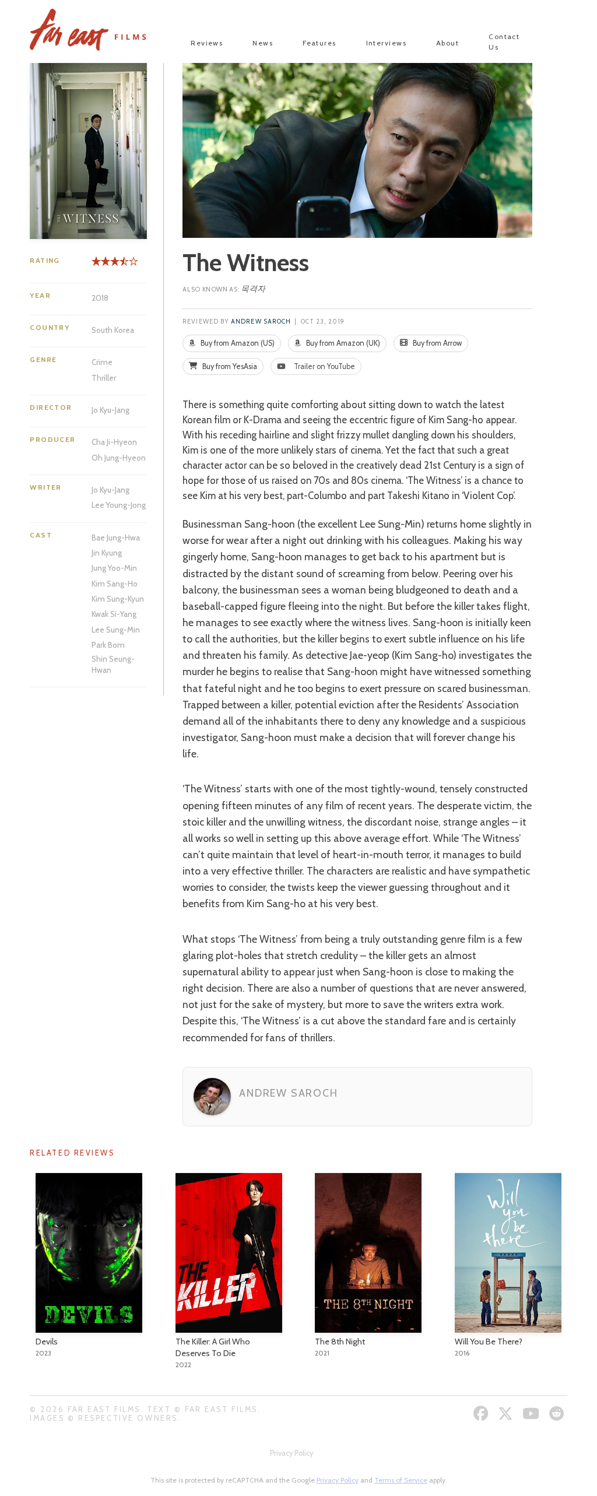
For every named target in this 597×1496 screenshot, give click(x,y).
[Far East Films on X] (507, 1413)
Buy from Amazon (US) (237, 343)
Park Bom (108, 644)
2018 (100, 298)
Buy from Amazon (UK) (342, 343)
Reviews (207, 42)
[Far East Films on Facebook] (482, 1413)
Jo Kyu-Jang (110, 410)
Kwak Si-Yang (114, 614)
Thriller (104, 377)
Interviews (386, 42)
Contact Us (504, 41)
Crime (102, 362)
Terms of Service (400, 1480)
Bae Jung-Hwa (116, 537)
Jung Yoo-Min (114, 568)
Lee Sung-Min (116, 629)
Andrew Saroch (261, 321)
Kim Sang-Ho (115, 583)
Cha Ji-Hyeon (114, 442)
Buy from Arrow (436, 343)
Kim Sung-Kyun (118, 598)
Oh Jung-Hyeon (119, 457)
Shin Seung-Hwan (113, 664)
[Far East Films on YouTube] (532, 1413)
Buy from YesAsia (229, 366)
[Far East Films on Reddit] (558, 1413)
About (447, 42)
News (262, 42)
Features (319, 42)
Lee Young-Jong (119, 505)
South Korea (113, 330)
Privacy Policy (291, 1453)
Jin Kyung (107, 552)
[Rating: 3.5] (108, 266)
